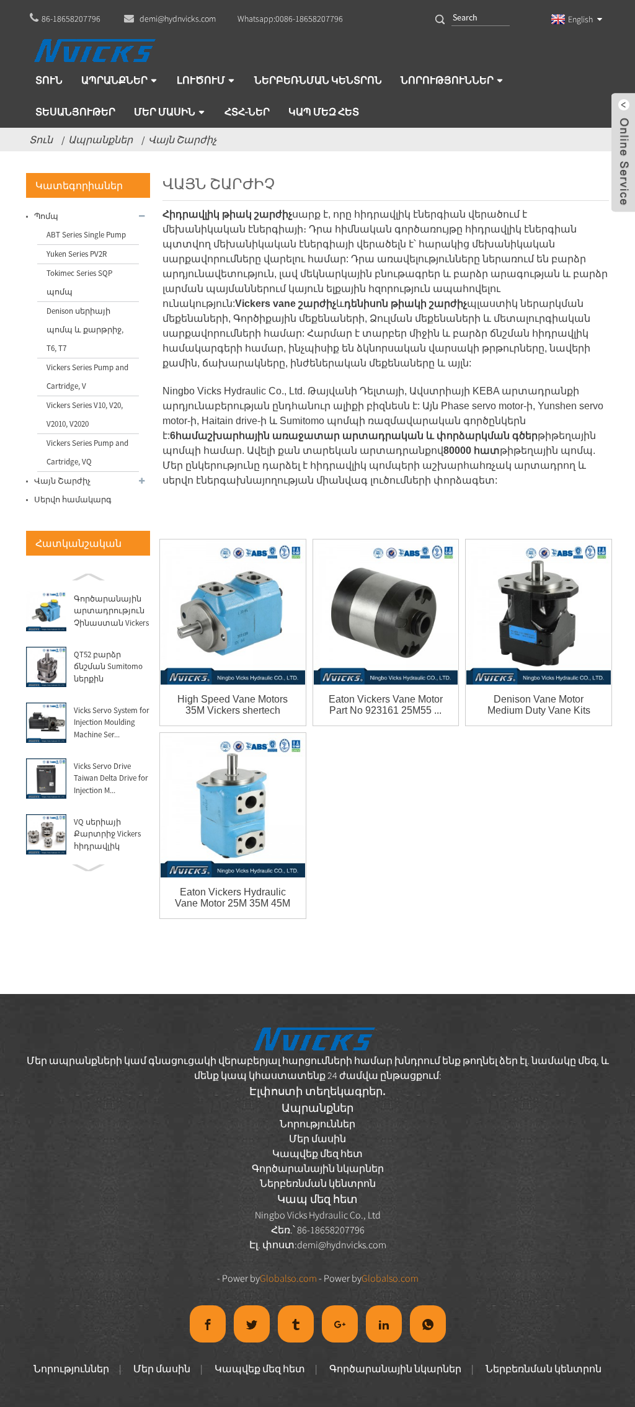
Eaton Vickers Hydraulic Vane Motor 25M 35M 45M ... (232, 898)
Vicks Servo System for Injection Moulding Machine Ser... (111, 722)
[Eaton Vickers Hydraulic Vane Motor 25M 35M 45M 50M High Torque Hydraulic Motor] (233, 806)
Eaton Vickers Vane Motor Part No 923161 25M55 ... (386, 705)
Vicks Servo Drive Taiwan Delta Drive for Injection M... (111, 778)
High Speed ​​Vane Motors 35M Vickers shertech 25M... (232, 705)
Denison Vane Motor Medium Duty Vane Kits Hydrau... (538, 705)
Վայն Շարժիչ (182, 139)
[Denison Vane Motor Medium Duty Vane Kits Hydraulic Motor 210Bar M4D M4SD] (538, 612)
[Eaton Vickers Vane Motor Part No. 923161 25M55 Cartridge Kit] (386, 612)
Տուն (41, 139)
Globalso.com (288, 1278)
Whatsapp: (290, 18)
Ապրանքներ (100, 139)
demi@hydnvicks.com (341, 1244)
